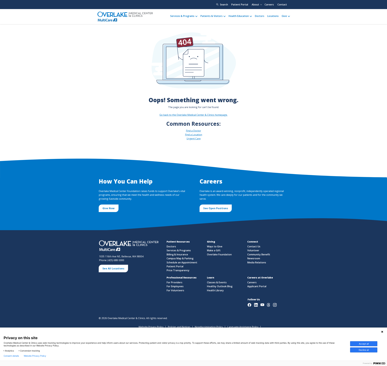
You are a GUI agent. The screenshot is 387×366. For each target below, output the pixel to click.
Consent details (11, 356)
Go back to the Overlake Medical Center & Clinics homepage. (193, 115)
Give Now (108, 208)
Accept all (364, 343)
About (255, 4)
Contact (282, 4)
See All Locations (113, 268)
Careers (269, 4)
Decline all (364, 350)
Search (224, 4)
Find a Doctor (193, 130)
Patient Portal (239, 4)
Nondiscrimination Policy (209, 327)
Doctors (259, 16)
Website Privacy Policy (150, 327)
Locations (273, 16)
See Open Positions (215, 208)
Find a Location (193, 134)
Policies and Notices (179, 327)
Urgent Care (194, 138)
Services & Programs (182, 16)
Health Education (239, 16)
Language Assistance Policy (242, 327)
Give (284, 16)
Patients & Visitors (211, 16)
